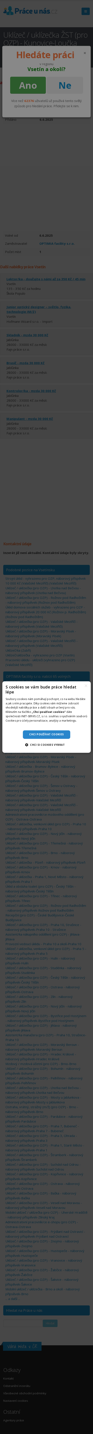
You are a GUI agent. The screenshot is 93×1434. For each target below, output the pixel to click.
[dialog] (46, 717)
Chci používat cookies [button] (46, 734)
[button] (46, 744)
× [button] (85, 686)
